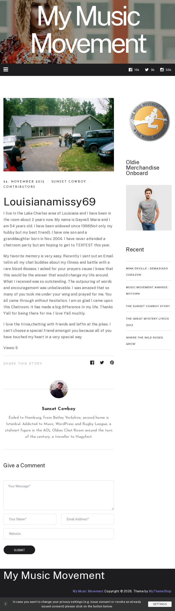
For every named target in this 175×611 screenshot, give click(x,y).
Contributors (19, 186)
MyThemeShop (160, 591)
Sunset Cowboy (68, 181)
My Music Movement (54, 575)
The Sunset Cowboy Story (148, 306)
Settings (160, 604)
